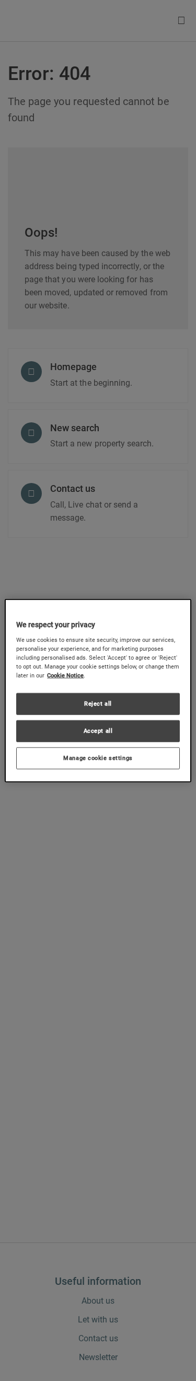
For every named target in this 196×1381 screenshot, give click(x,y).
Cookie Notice (65, 675)
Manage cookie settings (98, 757)
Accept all (98, 730)
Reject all (98, 703)
